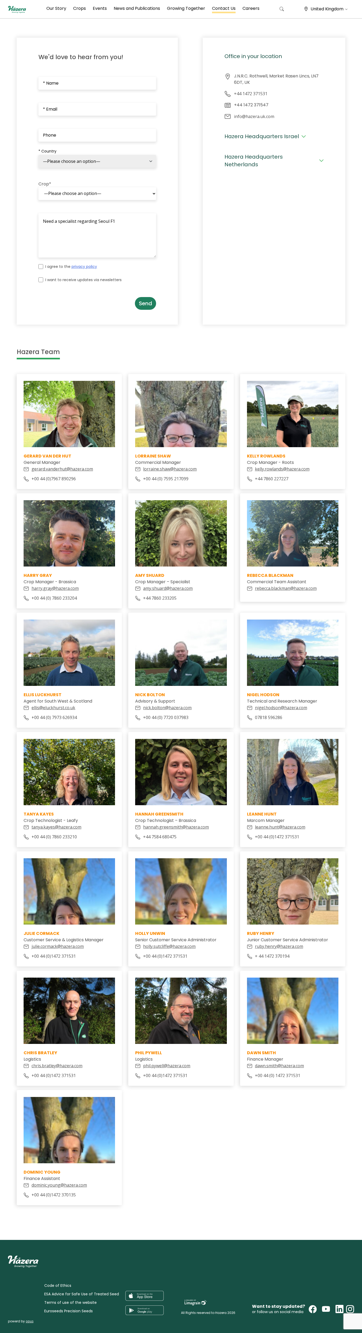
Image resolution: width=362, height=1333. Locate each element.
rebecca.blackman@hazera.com (286, 588)
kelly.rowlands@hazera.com (282, 469)
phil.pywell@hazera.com (166, 1066)
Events (100, 8)
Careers (250, 8)
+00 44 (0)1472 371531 (277, 837)
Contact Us (224, 8)
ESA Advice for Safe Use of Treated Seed (81, 1294)
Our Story (56, 8)
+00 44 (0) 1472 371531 (277, 1075)
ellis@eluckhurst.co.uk (53, 708)
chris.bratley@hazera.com (57, 1066)
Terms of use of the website (70, 1302)
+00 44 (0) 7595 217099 (165, 479)
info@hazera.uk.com (254, 116)
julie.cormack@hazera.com (58, 946)
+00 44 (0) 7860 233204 (54, 598)
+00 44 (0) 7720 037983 (165, 717)
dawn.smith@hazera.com (279, 1066)
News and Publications (137, 8)
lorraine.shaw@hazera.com (170, 469)
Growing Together (186, 8)
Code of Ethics (57, 1285)
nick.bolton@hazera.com (167, 708)
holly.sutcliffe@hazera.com (169, 946)
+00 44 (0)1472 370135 (54, 1195)
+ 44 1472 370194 (272, 956)
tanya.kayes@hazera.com (56, 827)
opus (29, 1321)
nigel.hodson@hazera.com (281, 708)
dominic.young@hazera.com (59, 1185)
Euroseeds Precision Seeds (68, 1311)
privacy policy (84, 266)
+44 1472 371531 (250, 94)
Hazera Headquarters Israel (261, 136)
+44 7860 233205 (159, 598)
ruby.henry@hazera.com (279, 946)
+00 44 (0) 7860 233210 (54, 837)
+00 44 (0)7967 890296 (54, 479)
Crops (79, 8)
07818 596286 (268, 717)
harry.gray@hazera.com (55, 588)
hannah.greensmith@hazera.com (176, 827)
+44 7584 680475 (159, 837)
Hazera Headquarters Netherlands (253, 160)
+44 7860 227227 (271, 479)
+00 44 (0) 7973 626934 (54, 717)
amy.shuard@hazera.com (168, 588)
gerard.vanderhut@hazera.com (62, 469)
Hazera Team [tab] (38, 351)
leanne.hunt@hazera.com (280, 827)
